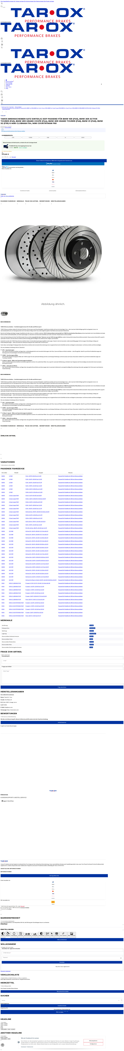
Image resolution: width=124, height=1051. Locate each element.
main (9, 1029)
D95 (16, 137)
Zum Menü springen (39, 1)
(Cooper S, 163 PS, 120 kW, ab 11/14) (34, 586)
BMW (3, 476)
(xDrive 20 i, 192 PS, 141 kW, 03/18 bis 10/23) (36, 573)
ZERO (82, 137)
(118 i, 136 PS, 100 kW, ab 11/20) (33, 479)
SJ (69, 137)
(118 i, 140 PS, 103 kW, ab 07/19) (33, 482)
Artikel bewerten (62, 722)
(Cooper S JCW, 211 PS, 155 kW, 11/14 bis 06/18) (37, 583)
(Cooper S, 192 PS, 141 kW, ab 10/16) (34, 609)
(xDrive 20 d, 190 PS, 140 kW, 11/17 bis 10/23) (37, 567)
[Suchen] (2, 91)
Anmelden (62, 962)
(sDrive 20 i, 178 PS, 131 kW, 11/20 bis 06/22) (36, 537)
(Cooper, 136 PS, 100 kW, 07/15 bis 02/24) (36, 596)
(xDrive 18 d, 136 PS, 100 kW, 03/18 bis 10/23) (37, 557)
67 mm (91, 647)
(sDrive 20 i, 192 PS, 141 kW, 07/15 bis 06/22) (36, 541)
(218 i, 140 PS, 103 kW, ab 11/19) (33, 508)
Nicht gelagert (93, 633)
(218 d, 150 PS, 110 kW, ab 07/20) (33, 502)
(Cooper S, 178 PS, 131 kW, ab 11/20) (34, 589)
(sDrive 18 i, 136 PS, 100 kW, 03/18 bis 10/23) (36, 544)
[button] (2, 3)
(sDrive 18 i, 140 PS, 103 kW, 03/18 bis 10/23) (36, 547)
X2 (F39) (11, 544)
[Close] (1, 458)
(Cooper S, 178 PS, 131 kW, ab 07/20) (34, 606)
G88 (51, 137)
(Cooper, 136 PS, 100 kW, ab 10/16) (34, 612)
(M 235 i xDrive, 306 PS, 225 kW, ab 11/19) (36, 528)
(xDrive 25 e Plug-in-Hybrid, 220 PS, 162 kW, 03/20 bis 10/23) (40, 580)
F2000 (34, 137)
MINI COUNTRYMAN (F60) (16, 602)
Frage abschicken (62, 687)
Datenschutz (30, 1046)
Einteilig (91, 625)
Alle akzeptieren (93, 1040)
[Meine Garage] (2, 38)
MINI (3, 583)
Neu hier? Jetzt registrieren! (63, 966)
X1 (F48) (11, 531)
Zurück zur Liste (4, 107)
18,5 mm (91, 641)
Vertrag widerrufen (54, 875)
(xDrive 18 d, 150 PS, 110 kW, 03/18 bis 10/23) (37, 560)
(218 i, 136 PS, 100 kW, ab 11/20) (33, 505)
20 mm (91, 639)
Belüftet (91, 630)
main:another (4, 1029)
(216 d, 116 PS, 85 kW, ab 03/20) (33, 495)
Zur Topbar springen (19, 1)
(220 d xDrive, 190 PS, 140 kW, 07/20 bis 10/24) (37, 511)
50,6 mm (91, 644)
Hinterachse (92, 628)
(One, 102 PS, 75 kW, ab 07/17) (33, 615)
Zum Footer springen (49, 1)
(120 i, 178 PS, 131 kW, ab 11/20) (33, 485)
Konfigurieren (93, 1044)
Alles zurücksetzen (62, 939)
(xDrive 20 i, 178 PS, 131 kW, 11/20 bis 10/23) (36, 570)
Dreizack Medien (24, 907)
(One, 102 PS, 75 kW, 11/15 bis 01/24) (34, 599)
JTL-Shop (9, 909)
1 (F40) (11, 476)
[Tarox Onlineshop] (6, 80)
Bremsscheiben (8, 127)
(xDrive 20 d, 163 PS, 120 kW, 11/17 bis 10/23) (37, 563)
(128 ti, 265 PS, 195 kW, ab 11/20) (33, 492)
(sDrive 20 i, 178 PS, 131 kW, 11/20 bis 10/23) (36, 550)
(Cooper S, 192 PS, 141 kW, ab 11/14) (34, 593)
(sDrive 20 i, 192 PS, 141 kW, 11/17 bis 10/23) (36, 554)
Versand (14, 157)
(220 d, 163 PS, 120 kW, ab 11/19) (33, 515)
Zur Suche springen (29, 1)
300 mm (91, 636)
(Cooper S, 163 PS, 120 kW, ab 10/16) (34, 602)
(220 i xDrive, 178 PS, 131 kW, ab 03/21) (35, 521)
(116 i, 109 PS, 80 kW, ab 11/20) (33, 476)
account (13, 1029)
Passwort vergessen (5, 971)
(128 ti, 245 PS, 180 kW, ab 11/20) (33, 489)
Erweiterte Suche (62, 1005)
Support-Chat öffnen (8, 801)
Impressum (23, 1046)
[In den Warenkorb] (2, 114)
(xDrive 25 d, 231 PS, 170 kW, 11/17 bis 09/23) (37, 576)
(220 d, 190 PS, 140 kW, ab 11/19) (33, 518)
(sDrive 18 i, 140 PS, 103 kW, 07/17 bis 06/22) (36, 534)
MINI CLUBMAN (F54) (15, 583)
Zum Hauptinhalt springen (7, 1)
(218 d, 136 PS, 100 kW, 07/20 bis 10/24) (35, 498)
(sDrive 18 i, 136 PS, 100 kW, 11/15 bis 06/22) (36, 531)
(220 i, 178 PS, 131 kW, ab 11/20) (33, 524)
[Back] (1, 454)
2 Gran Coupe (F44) (14, 495)
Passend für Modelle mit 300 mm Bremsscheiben (70, 476)
